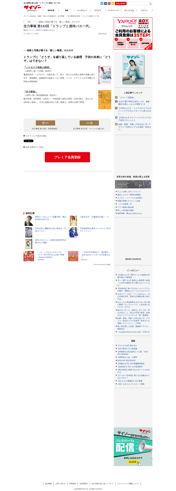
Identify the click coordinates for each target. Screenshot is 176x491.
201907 (38, 30)
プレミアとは (129, 10)
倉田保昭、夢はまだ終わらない (130, 213)
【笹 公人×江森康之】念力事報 (129, 381)
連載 (66, 10)
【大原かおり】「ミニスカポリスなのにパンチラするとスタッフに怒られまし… (134, 111)
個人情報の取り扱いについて (103, 484)
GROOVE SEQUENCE (126, 360)
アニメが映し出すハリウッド (129, 192)
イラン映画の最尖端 (125, 207)
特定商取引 (84, 484)
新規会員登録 (120, 3)
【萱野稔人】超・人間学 (127, 357)
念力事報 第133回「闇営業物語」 (45, 129)
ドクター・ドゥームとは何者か (130, 198)
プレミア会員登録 (67, 157)
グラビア (97, 10)
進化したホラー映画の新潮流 (129, 195)
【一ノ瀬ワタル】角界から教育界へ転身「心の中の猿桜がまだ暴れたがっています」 (133, 282)
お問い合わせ (60, 484)
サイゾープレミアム (33, 8)
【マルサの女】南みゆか (127, 345)
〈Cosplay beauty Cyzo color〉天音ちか (133, 332)
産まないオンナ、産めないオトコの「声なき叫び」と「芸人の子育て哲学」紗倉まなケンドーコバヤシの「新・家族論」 (133, 312)
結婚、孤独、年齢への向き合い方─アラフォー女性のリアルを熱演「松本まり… (134, 127)
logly (108, 264)
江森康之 (46, 30)
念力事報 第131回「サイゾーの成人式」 (89, 129)
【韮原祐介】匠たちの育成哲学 (130, 367)
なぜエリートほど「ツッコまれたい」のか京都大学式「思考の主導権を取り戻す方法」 (133, 296)
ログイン (29, 136)
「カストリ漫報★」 (127, 97)
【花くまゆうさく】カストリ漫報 (130, 384)
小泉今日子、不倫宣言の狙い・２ (94, 217)
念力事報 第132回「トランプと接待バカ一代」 (58, 26)
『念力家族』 (30, 91)
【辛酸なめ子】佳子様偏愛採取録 (130, 363)
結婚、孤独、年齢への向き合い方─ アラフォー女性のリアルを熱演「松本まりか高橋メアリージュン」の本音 (133, 320)
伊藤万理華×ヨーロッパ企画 (128, 201)
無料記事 (51, 10)
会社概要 (48, 484)
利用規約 (72, 484)
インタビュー (82, 10)
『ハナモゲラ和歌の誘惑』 (37, 67)
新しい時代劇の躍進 (125, 210)
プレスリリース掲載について (128, 484)
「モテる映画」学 (124, 204)
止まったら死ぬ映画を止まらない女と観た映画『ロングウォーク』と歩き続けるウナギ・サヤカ (133, 304)
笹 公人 (52, 30)
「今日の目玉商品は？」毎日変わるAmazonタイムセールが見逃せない (96, 254)
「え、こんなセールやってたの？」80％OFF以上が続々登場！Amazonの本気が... (52, 254)
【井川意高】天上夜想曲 (127, 349)
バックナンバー (113, 10)
